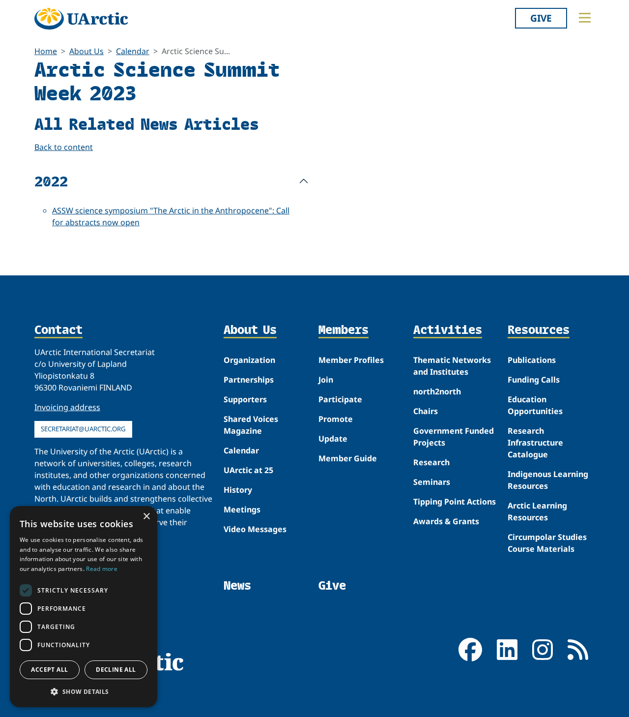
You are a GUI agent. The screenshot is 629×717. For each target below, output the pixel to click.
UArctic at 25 (248, 470)
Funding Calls (534, 379)
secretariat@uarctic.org (83, 428)
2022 (51, 181)
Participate (340, 399)
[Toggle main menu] (585, 18)
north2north (437, 391)
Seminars (431, 482)
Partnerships (249, 379)
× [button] (146, 516)
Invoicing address (67, 407)
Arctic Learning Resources (537, 511)
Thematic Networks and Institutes (452, 366)
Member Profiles (351, 360)
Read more (101, 569)
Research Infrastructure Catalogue (535, 442)
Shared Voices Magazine (251, 425)
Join (325, 379)
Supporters (245, 399)
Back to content (63, 147)
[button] (83, 691)
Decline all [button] (116, 669)
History (238, 489)
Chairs (425, 411)
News (237, 585)
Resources (539, 330)
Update (332, 438)
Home (45, 51)
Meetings (242, 509)
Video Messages (255, 529)
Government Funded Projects (453, 436)
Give (541, 18)
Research (431, 462)
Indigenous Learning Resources (548, 480)
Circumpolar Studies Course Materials (547, 543)
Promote (335, 419)
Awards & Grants (446, 521)
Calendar (132, 51)
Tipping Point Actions (454, 501)
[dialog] (83, 606)
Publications (532, 360)
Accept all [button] (49, 669)
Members (343, 330)
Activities (447, 330)
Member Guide (347, 458)
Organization (249, 360)
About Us (86, 51)
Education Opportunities (535, 405)
